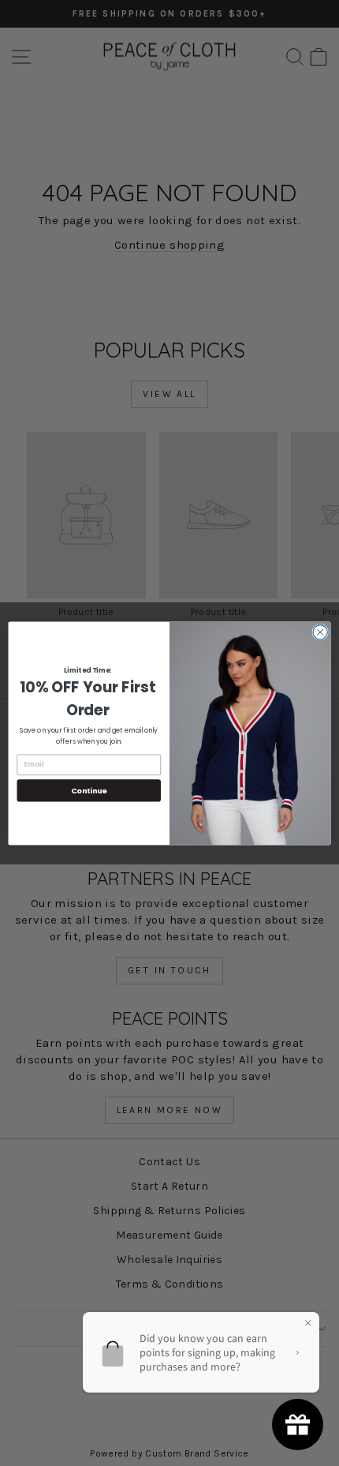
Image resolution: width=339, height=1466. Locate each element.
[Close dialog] (320, 631)
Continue (89, 790)
